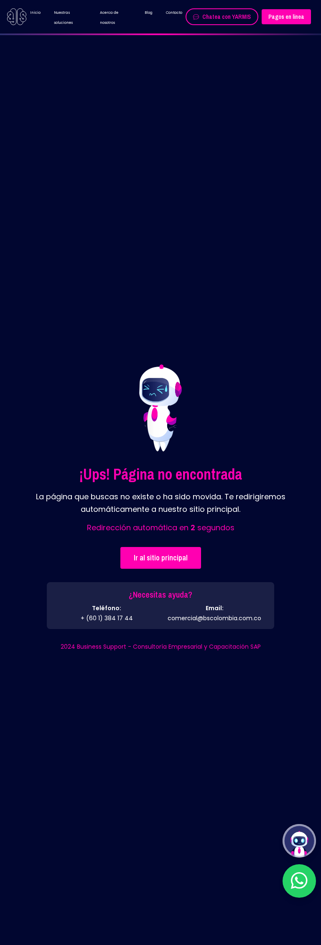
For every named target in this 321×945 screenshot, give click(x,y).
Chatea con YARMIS (226, 17)
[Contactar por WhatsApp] (299, 881)
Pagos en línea (286, 17)
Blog (149, 12)
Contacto (174, 12)
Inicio (35, 12)
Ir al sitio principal (161, 557)
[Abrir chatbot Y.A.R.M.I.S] (299, 841)
